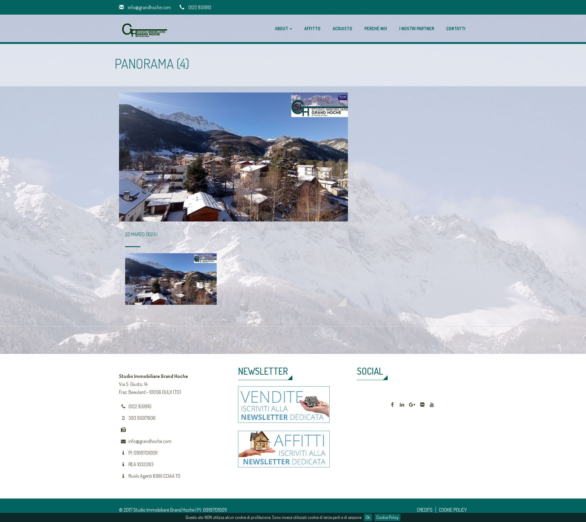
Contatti (455, 28)
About (282, 28)
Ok (368, 517)
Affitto (312, 28)
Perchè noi (375, 28)
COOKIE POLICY (453, 510)
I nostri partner (416, 28)
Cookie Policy (387, 517)
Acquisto (342, 28)
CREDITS (424, 510)
